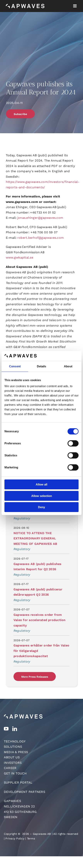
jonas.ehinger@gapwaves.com (40, 218)
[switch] (73, 443)
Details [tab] (41, 366)
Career (10, 768)
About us (12, 757)
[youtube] (6, 728)
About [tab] (68, 366)
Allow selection (41, 495)
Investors (13, 763)
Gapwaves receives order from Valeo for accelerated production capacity (40, 620)
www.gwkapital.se (19, 257)
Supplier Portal (18, 782)
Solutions (13, 746)
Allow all (41, 484)
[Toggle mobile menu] (75, 6)
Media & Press (16, 752)
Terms (31, 838)
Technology (14, 741)
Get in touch (15, 773)
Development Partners (24, 792)
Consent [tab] (15, 366)
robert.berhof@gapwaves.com (40, 238)
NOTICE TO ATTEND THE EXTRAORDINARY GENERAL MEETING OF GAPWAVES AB (35, 538)
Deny (41, 507)
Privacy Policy (14, 838)
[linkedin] (14, 728)
